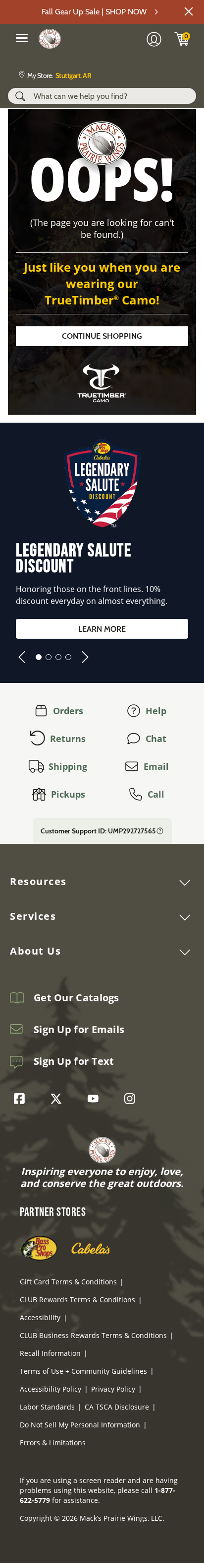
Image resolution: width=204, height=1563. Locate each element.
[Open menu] (22, 38)
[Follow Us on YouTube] (95, 1098)
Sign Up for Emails (79, 1030)
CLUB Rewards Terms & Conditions (77, 1299)
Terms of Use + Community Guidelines (83, 1371)
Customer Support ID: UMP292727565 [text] (98, 830)
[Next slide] (85, 657)
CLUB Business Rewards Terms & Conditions (93, 1335)
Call (156, 794)
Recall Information (50, 1353)
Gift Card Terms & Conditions (68, 1281)
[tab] (39, 657)
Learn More (102, 629)
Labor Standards (47, 1407)
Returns (68, 738)
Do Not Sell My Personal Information (80, 1424)
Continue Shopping (102, 336)
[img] (182, 39)
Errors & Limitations (53, 1442)
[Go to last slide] (22, 657)
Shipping (68, 766)
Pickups (68, 794)
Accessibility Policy (50, 1389)
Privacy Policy (113, 1389)
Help (156, 711)
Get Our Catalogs (76, 998)
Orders (68, 711)
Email (156, 766)
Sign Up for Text (74, 1061)
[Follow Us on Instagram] (132, 1098)
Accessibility (40, 1317)
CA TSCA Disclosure (117, 1407)
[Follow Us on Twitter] (58, 1098)
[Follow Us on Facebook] (22, 1098)
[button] (189, 11)
